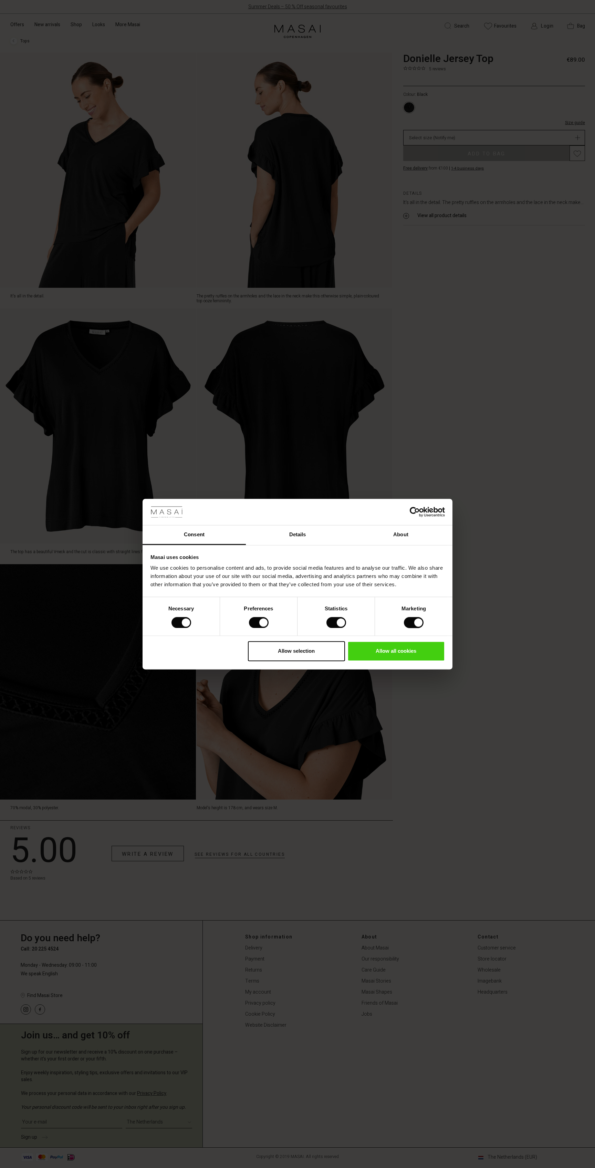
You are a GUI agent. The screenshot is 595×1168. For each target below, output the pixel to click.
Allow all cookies (396, 651)
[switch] (259, 622)
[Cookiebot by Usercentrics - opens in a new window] (415, 512)
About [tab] (400, 535)
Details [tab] (297, 535)
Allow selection (296, 651)
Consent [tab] (194, 535)
